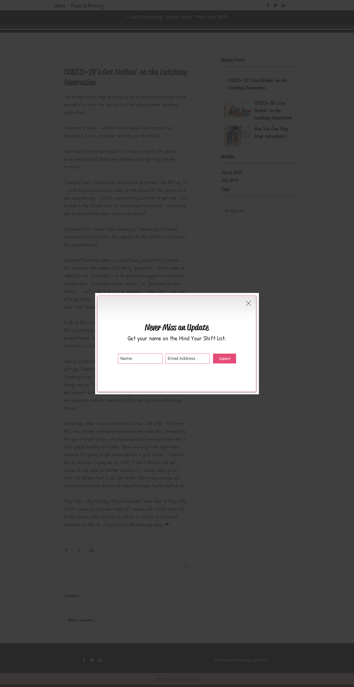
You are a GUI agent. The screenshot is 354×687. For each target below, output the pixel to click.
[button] (248, 303)
